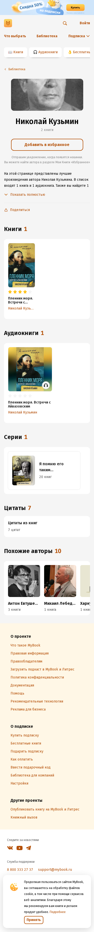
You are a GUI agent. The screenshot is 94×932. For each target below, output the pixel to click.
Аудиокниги (48, 52)
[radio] (10, 292)
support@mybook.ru (55, 870)
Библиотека (47, 36)
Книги (18, 52)
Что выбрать (15, 36)
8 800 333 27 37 (20, 870)
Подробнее (58, 912)
